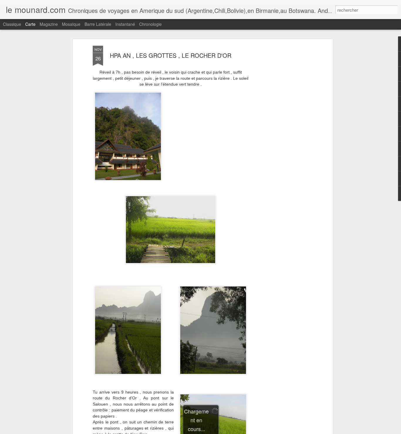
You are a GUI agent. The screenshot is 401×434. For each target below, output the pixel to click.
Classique (12, 24)
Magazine (49, 24)
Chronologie (150, 24)
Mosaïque (71, 24)
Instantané (125, 24)
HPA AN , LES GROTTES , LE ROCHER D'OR (170, 55)
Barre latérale (98, 24)
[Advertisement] (280, 138)
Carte (30, 24)
